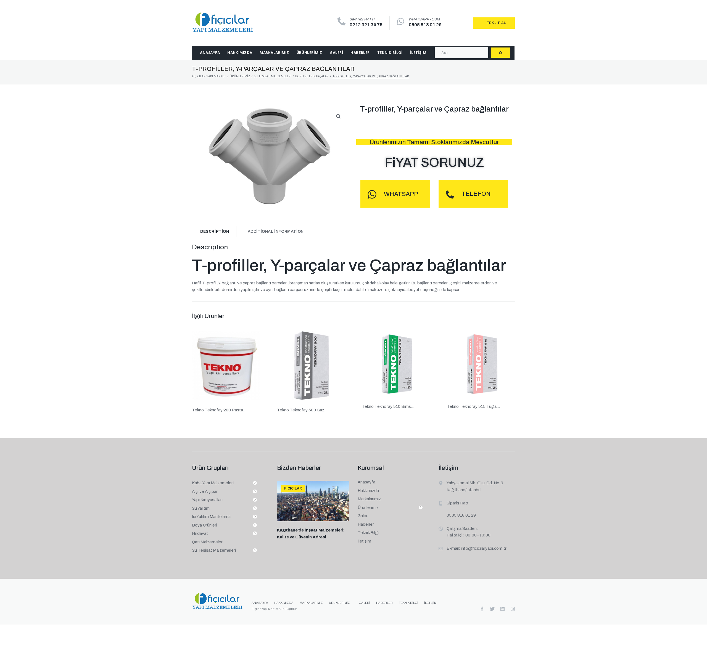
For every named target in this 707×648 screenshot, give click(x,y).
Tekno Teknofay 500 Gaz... (302, 410)
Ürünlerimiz (240, 76)
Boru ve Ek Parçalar (312, 76)
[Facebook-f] (482, 609)
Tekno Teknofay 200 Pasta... (219, 410)
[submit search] (500, 52)
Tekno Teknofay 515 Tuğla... (473, 406)
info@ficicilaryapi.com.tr (483, 548)
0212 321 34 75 (366, 24)
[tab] (214, 231)
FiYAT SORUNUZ (434, 163)
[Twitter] (492, 609)
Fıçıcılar (293, 488)
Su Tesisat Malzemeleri (272, 76)
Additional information (276, 231)
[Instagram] (512, 609)
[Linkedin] (502, 609)
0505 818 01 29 (425, 24)
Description (214, 231)
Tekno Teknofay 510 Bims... (388, 406)
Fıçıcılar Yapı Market (209, 76)
